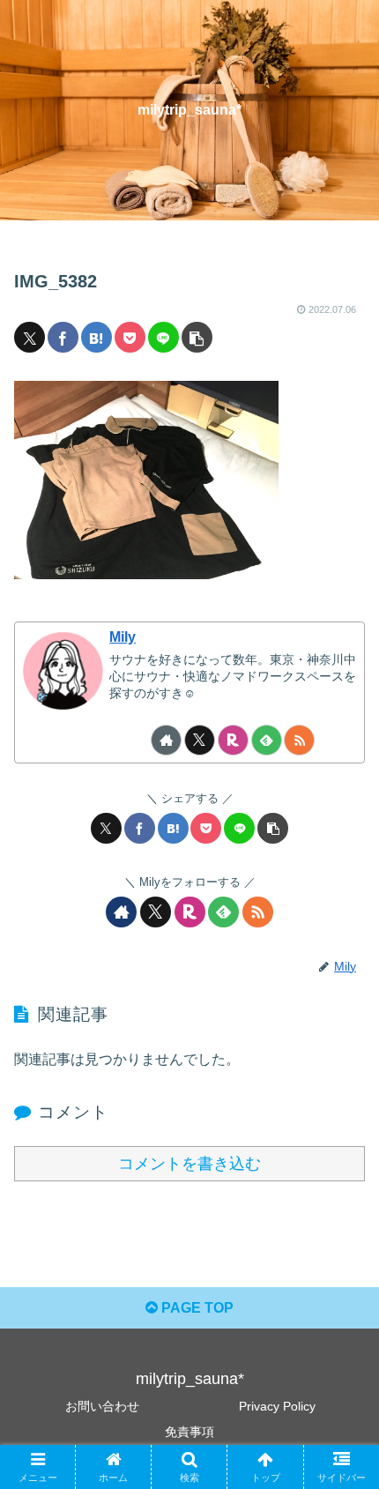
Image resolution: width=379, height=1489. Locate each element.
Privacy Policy (277, 1406)
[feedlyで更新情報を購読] (266, 740)
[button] (197, 337)
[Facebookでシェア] (63, 337)
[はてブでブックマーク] (96, 337)
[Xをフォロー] (199, 740)
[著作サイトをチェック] (166, 740)
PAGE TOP (196, 1307)
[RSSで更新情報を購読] (299, 740)
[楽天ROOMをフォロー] (233, 740)
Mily (122, 636)
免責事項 (189, 1432)
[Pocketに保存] (130, 337)
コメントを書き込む (189, 1164)
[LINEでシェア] (163, 337)
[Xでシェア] (29, 337)
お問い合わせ (102, 1406)
